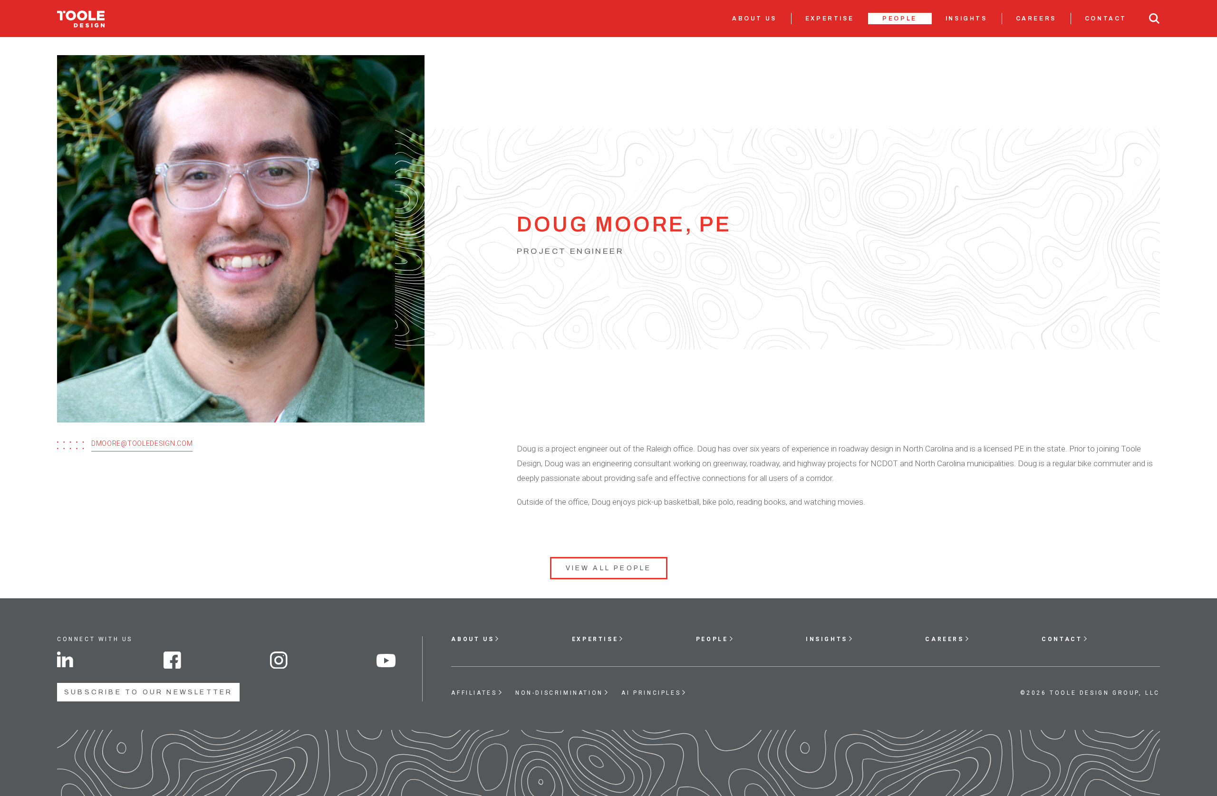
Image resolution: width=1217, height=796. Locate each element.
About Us (754, 18)
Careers (1036, 18)
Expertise (829, 18)
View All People (609, 568)
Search (1154, 18)
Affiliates (474, 693)
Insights (966, 18)
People (899, 18)
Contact (1106, 18)
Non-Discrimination (559, 693)
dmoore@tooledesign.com (142, 443)
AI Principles (651, 693)
